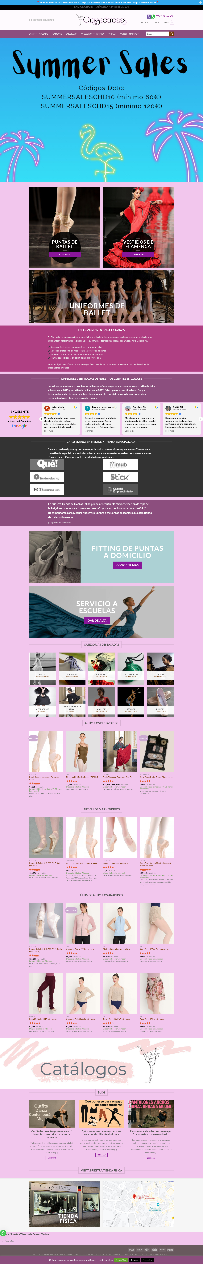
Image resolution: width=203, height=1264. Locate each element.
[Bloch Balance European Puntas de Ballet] (46, 751)
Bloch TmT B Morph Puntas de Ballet (81, 863)
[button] (201, 419)
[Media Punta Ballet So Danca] (120, 837)
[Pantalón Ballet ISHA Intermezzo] (46, 993)
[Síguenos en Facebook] (31, 20)
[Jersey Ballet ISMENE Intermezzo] (120, 993)
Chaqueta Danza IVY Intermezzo (80, 949)
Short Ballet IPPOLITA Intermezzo (154, 949)
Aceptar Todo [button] (121, 1260)
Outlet (123, 34)
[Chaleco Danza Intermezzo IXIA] (120, 923)
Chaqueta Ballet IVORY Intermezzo (81, 1019)
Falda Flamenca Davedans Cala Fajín (118, 777)
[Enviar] (171, 34)
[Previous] (29, 767)
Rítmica (100, 34)
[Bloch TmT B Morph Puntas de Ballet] (83, 837)
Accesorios (87, 34)
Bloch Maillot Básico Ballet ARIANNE (82, 777)
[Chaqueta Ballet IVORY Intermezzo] (83, 993)
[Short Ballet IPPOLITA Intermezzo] (157, 923)
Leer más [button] (48, 431)
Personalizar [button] (147, 1260)
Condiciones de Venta (47, 1254)
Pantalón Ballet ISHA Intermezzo (43, 1019)
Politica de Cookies (134, 1254)
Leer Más (52, 1158)
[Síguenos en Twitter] (41, 20)
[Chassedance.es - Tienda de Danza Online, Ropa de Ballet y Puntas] (101, 20)
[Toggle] (2, 1242)
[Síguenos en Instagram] (36, 20)
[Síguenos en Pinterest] (51, 20)
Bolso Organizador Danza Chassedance (156, 777)
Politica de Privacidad (157, 1254)
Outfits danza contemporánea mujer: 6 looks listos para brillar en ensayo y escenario (51, 1134)
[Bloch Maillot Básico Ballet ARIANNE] (83, 751)
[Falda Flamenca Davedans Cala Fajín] (120, 751)
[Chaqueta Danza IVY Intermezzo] (83, 923)
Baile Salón (71, 34)
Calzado (43, 34)
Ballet (32, 34)
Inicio (32, 1254)
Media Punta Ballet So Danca (115, 863)
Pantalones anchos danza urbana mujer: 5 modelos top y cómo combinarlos (151, 1133)
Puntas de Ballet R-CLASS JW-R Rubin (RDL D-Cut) (45, 950)
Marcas (133, 34)
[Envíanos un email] (46, 20)
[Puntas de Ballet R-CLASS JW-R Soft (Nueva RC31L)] (46, 837)
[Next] (174, 767)
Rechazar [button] (134, 1260)
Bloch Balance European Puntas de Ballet (44, 778)
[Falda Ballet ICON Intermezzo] (157, 993)
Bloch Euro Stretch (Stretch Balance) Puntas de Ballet (155, 864)
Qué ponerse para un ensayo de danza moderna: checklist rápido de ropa (101, 1133)
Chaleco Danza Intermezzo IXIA (116, 949)
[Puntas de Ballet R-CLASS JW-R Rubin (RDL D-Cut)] (46, 923)
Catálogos (88, 1254)
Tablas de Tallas (103, 1254)
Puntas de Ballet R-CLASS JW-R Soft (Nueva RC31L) (44, 864)
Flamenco (57, 34)
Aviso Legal (118, 1254)
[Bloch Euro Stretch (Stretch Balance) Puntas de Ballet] (157, 837)
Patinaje (112, 34)
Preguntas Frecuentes (70, 1254)
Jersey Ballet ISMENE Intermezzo (117, 1019)
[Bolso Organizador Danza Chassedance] (157, 751)
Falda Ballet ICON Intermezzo (152, 1019)
